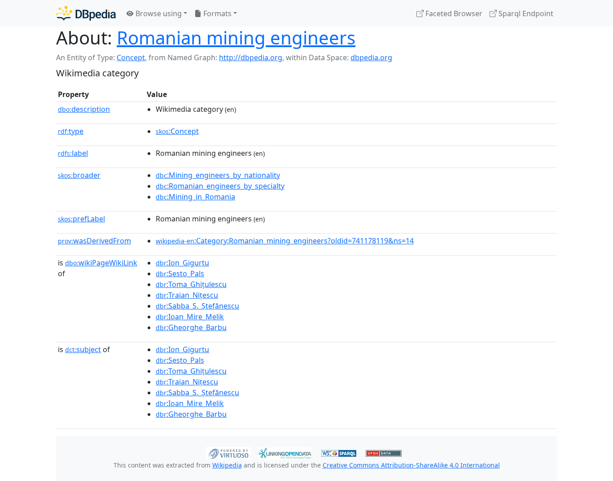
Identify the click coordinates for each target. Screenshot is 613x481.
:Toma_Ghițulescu (191, 284)
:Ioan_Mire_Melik (190, 317)
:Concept (177, 131)
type (70, 131)
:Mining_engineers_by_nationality (218, 175)
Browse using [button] (158, 13)
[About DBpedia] (86, 13)
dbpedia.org (371, 57)
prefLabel (81, 219)
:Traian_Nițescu (187, 295)
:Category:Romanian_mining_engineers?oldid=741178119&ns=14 (285, 241)
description (84, 109)
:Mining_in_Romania (195, 197)
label (73, 153)
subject (83, 349)
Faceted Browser (453, 13)
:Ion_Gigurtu (182, 263)
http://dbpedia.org (250, 57)
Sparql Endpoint (525, 13)
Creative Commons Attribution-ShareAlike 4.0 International (411, 465)
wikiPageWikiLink (101, 263)
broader (79, 175)
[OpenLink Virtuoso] (228, 452)
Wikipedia (227, 465)
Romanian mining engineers (236, 37)
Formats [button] (216, 13)
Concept (131, 57)
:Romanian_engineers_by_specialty (220, 186)
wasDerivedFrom (94, 241)
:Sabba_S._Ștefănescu (197, 306)
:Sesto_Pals (180, 273)
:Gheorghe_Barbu (191, 327)
